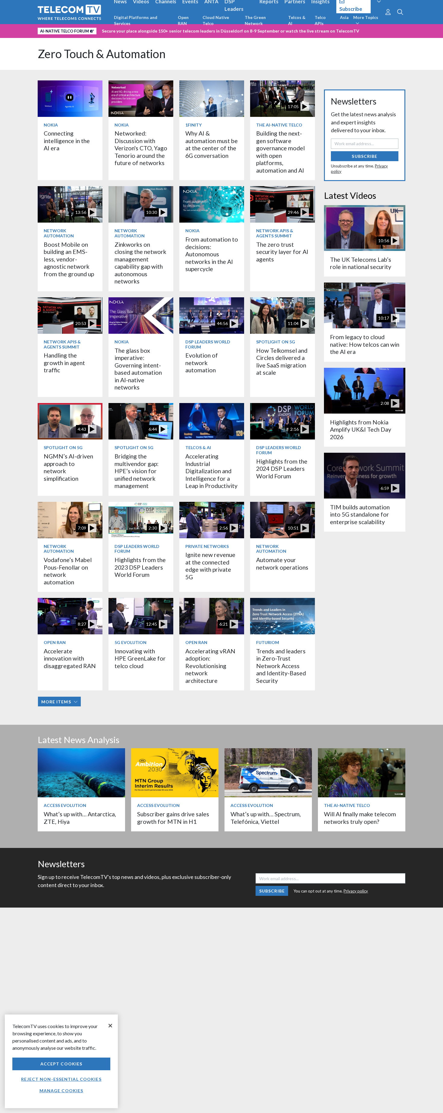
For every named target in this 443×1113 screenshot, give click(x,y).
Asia (344, 17)
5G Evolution (130, 642)
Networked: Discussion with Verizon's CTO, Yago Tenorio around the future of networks (141, 148)
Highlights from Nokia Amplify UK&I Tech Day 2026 (360, 429)
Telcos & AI (297, 20)
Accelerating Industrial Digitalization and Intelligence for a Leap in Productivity (211, 471)
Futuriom (267, 642)
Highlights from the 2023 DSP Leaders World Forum (140, 567)
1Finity (193, 124)
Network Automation (59, 233)
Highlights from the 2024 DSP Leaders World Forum (281, 469)
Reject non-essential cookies (61, 1079)
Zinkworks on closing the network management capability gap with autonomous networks (140, 263)
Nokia (51, 124)
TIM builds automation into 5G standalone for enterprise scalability (360, 514)
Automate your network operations (282, 563)
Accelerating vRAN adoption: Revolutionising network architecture (210, 666)
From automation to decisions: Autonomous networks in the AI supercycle (211, 254)
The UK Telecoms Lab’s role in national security (360, 263)
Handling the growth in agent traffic (64, 363)
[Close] (110, 1025)
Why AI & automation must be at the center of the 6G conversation (211, 144)
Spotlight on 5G (275, 341)
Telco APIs (320, 20)
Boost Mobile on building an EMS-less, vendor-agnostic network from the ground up (69, 259)
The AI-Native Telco (279, 124)
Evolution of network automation (201, 363)
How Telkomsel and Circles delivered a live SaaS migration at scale (281, 361)
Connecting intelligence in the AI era (67, 141)
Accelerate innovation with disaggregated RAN (70, 658)
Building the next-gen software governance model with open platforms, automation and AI (280, 152)
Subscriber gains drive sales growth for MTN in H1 (173, 818)
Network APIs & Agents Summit (274, 233)
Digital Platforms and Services (135, 20)
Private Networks (207, 546)
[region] (61, 1061)
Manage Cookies (61, 1090)
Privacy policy (356, 891)
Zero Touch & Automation (101, 54)
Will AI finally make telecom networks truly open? (360, 818)
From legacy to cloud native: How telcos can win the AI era (364, 344)
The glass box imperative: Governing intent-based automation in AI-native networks (138, 369)
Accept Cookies (61, 1063)
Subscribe (364, 156)
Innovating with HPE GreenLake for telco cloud (140, 658)
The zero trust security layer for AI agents (282, 252)
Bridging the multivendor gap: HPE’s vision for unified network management (137, 471)
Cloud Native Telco (216, 20)
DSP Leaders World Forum (207, 344)
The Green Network (255, 20)
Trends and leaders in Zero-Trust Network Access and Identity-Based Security (281, 666)
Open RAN (183, 20)
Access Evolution (65, 805)
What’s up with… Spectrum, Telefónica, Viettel (266, 818)
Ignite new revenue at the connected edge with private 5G (210, 565)
